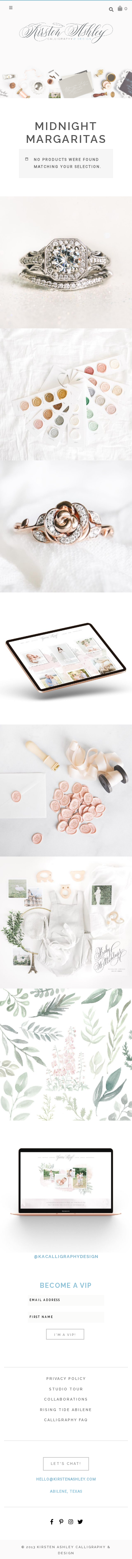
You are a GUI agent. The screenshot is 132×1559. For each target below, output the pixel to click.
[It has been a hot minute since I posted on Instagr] (66, 262)
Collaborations (66, 1399)
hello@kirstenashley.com (66, 1479)
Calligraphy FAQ (66, 1420)
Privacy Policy (66, 1379)
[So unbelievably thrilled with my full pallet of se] (66, 394)
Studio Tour (66, 1389)
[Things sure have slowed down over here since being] (66, 526)
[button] (11, 7)
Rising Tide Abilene (66, 1410)
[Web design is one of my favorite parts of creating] (66, 1187)
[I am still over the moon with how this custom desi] (66, 790)
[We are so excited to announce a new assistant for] (66, 923)
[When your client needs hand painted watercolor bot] (66, 1055)
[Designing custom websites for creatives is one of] (66, 658)
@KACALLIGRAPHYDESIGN (66, 1256)
